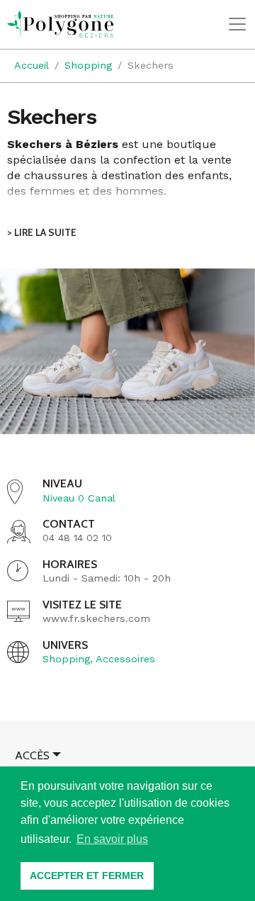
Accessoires (125, 658)
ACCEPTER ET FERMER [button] (87, 875)
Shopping (66, 658)
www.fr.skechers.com (96, 618)
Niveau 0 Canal (78, 498)
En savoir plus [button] (112, 839)
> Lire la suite (41, 232)
